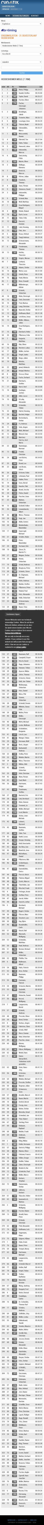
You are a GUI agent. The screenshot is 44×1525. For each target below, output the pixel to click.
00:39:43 (38, 952)
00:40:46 (38, 1030)
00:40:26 (38, 1016)
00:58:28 (38, 1476)
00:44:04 (38, 1252)
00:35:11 (38, 565)
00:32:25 (38, 339)
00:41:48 (38, 1105)
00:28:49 (38, 165)
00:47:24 (38, 1385)
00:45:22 (38, 1314)
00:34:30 (38, 490)
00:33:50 (38, 434)
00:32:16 (38, 335)
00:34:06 (38, 467)
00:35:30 (38, 607)
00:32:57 (38, 371)
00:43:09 (38, 1196)
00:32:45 (38, 355)
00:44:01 (38, 1249)
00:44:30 (38, 1271)
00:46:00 (38, 1320)
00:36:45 (38, 697)
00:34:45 (38, 509)
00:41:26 (38, 1086)
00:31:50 (38, 317)
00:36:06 (38, 654)
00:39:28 (38, 931)
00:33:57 (38, 446)
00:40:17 (38, 1005)
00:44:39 (38, 1286)
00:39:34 (38, 946)
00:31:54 (38, 326)
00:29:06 (38, 198)
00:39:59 (38, 974)
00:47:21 (38, 1373)
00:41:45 (38, 1102)
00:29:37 (38, 234)
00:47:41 (38, 1392)
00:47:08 (38, 1352)
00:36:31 (38, 685)
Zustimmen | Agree (13, 614)
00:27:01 (38, 134)
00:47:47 (38, 1395)
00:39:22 (38, 925)
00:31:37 (38, 310)
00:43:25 (38, 1214)
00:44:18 (38, 1264)
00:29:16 (38, 218)
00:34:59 (38, 537)
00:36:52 (38, 707)
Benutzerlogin (8, 6)
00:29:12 (38, 211)
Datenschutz (22, 1520)
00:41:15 (38, 1067)
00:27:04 (38, 140)
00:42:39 (38, 1158)
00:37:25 (38, 754)
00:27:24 (38, 150)
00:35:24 (38, 594)
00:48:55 (38, 1415)
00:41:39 (38, 1098)
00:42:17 (38, 1135)
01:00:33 (38, 1500)
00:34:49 (38, 525)
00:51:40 (38, 1434)
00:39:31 (38, 940)
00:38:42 (38, 875)
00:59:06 (38, 1485)
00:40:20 (38, 1010)
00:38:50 (38, 888)
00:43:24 (38, 1211)
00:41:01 (38, 1049)
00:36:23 (38, 678)
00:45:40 (38, 1317)
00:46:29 (38, 1330)
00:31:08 (38, 278)
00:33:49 (38, 431)
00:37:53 (38, 809)
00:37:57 (38, 816)
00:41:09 (38, 1053)
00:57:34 (38, 1466)
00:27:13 (38, 146)
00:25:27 (38, 97)
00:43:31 (38, 1220)
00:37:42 (38, 764)
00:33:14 (38, 399)
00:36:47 (38, 703)
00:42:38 (38, 1154)
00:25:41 (38, 103)
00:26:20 (38, 121)
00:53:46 (38, 1447)
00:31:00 (38, 271)
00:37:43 (38, 773)
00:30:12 (38, 247)
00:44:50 (38, 1289)
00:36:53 (38, 713)
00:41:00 (38, 1043)
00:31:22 (38, 296)
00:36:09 (38, 658)
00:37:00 (38, 716)
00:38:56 (38, 898)
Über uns (33, 1520)
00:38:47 (38, 885)
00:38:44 (38, 878)
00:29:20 (38, 221)
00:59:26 (38, 1491)
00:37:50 (38, 802)
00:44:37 (38, 1280)
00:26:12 (38, 118)
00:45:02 (38, 1293)
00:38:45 (38, 881)
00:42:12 (38, 1126)
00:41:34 (38, 1095)
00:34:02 (38, 458)
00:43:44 (38, 1233)
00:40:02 (38, 989)
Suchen (22, 73)
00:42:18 (38, 1141)
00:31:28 (38, 303)
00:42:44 (38, 1165)
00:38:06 (38, 833)
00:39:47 (38, 962)
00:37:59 (38, 822)
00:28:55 (38, 180)
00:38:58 (38, 902)
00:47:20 (38, 1368)
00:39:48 (38, 968)
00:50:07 (38, 1422)
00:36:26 (38, 681)
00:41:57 (38, 1109)
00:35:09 (38, 559)
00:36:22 (38, 671)
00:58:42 (38, 1481)
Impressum (11, 1520)
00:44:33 (38, 1274)
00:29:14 (38, 215)
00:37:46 (38, 795)
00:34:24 (38, 486)
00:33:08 (38, 387)
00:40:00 (38, 980)
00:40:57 (38, 1040)
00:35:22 (38, 591)
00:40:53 (38, 1037)
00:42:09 (38, 1122)
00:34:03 (38, 463)
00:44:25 (38, 1267)
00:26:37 (38, 128)
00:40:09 (38, 999)
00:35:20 (38, 588)
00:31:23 (38, 300)
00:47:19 (38, 1364)
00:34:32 (38, 497)
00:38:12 (38, 840)
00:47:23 (38, 1379)
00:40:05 (38, 995)
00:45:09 (38, 1302)
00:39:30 (38, 934)
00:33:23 (38, 415)
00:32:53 (38, 361)
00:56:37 (38, 1460)
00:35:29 (38, 601)
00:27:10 (38, 143)
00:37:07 (38, 725)
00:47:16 (38, 1357)
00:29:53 (38, 241)
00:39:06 (38, 915)
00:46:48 (38, 1348)
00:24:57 (38, 90)
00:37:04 (38, 722)
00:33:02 (38, 378)
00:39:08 (38, 918)
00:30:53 (38, 258)
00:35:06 (38, 555)
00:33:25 (38, 424)
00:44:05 (38, 1258)
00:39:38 (38, 949)
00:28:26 (38, 161)
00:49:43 (38, 1418)
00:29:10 (38, 205)
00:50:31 (38, 1425)
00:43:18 (38, 1205)
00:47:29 (38, 1389)
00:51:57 (38, 1440)
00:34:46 (38, 518)
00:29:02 (38, 189)
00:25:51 (38, 112)
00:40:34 (38, 1023)
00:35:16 (38, 571)
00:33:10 (38, 396)
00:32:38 (38, 348)
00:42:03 (38, 1116)
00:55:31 (38, 1456)
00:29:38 (38, 237)
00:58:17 (38, 1472)
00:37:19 (38, 741)
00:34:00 (38, 452)
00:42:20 (38, 1144)
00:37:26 (38, 757)
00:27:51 (38, 156)
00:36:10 (38, 661)
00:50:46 (38, 1431)
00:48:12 (38, 1411)
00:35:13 (38, 568)
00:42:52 (38, 1175)
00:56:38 (38, 1463)
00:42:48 (38, 1171)
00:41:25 (38, 1079)
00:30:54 (38, 268)
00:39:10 (38, 921)
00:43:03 (38, 1184)
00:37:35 (38, 761)
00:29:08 (38, 202)
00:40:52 (38, 1033)
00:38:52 (38, 892)
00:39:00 (38, 905)
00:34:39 (38, 506)
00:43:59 (38, 1245)
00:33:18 (38, 405)
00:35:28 (38, 598)
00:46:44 (38, 1339)
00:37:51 (38, 806)
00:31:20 (38, 285)
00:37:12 (38, 734)
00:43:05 (38, 1190)
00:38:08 (38, 837)
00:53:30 (38, 1444)
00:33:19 (38, 411)
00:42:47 (38, 1168)
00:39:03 (38, 911)
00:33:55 (38, 437)
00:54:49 (38, 1453)
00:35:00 (38, 546)
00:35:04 (38, 550)
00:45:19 (38, 1308)
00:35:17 (38, 584)
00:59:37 (38, 1494)
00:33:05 (38, 381)
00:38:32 (38, 863)
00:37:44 (38, 789)
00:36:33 (38, 691)
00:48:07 (38, 1399)
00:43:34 (38, 1226)
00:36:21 (38, 668)
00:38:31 (38, 860)
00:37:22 (38, 748)
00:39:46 (38, 958)
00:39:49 (38, 971)
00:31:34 (38, 306)
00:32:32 (38, 344)
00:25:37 (38, 100)
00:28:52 (38, 171)
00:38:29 (38, 854)
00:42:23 (38, 1151)
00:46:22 (38, 1326)
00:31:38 (38, 313)
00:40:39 (38, 1026)
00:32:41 (38, 351)
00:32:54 (38, 367)
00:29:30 (38, 227)
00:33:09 (38, 390)
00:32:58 (38, 374)
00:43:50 (38, 1242)
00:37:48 (38, 799)
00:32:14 (38, 332)
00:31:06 (38, 274)
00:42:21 (38, 1148)
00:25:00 (38, 93)
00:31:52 (38, 320)
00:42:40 (38, 1161)
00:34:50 (38, 531)
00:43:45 (38, 1239)
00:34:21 (38, 483)
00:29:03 (38, 193)
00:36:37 (38, 694)
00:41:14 (38, 1056)
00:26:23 (38, 124)
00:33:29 (38, 427)
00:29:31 (38, 231)
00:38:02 (38, 827)
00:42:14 (38, 1132)
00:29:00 (38, 186)
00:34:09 (38, 473)
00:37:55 (38, 812)
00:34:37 (38, 500)
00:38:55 (38, 895)
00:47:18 (38, 1361)
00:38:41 (38, 869)
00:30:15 (38, 252)
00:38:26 (38, 850)
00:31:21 (38, 290)
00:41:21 (38, 1073)
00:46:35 (38, 1333)
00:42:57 (38, 1178)
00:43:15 (38, 1199)
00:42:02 (38, 1112)
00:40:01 (38, 986)
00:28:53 (38, 177)
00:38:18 (38, 843)
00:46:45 (38, 1342)
